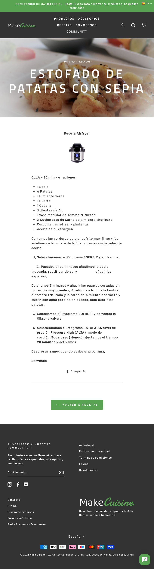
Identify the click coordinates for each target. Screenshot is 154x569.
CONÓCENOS (86, 25)
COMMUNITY (77, 31)
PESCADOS (84, 61)
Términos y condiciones (95, 457)
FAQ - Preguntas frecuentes (27, 524)
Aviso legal (86, 445)
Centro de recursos (21, 512)
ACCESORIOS (89, 18)
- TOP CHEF (68, 61)
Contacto (14, 499)
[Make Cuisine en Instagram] (10, 484)
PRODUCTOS (64, 18)
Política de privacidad (94, 451)
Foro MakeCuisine (20, 518)
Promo (12, 505)
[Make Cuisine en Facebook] (18, 484)
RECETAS (64, 25)
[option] (77, 6)
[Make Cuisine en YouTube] (26, 484)
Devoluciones (88, 470)
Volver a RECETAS (79, 404)
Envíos (83, 464)
